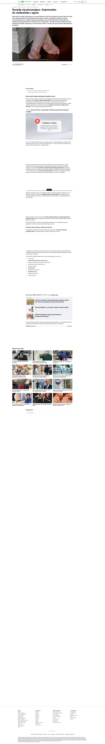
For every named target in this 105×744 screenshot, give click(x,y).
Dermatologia (37, 714)
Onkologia (36, 721)
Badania (28, 4)
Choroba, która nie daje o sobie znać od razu (37, 92)
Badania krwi (20, 723)
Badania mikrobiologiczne (22, 717)
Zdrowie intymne (55, 721)
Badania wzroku (20, 726)
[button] (78, 1)
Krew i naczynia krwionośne (57, 722)
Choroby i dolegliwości (21, 4)
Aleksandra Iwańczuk (19, 64)
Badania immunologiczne (22, 722)
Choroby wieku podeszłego (57, 716)
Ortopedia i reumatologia (39, 722)
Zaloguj (82, 1)
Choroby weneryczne (56, 715)
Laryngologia (37, 716)
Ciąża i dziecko (40, 4)
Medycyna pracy (20, 716)
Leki (51, 4)
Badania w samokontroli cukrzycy (23, 720)
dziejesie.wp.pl (54, 295)
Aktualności (35, 1)
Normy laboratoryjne (21, 715)
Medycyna (55, 1)
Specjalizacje (34, 4)
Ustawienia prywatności (69, 734)
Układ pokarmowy (55, 720)
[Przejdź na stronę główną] (19, 2)
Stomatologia (37, 723)
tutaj (38, 741)
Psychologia (47, 4)
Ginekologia (37, 715)
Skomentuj (65, 64)
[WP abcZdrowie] (27, 2)
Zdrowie (49, 1)
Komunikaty (42, 1)
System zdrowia (63, 1)
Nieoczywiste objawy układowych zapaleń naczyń (38, 90)
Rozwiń (48, 189)
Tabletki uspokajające (73, 717)
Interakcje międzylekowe (73, 715)
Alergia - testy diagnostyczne (22, 714)
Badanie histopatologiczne (22, 721)
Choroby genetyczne (56, 714)
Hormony (54, 717)
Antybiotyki (71, 714)
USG (18, 727)
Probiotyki (71, 716)
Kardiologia (37, 717)
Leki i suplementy (72, 711)
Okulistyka (36, 720)
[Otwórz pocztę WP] (75, 2)
